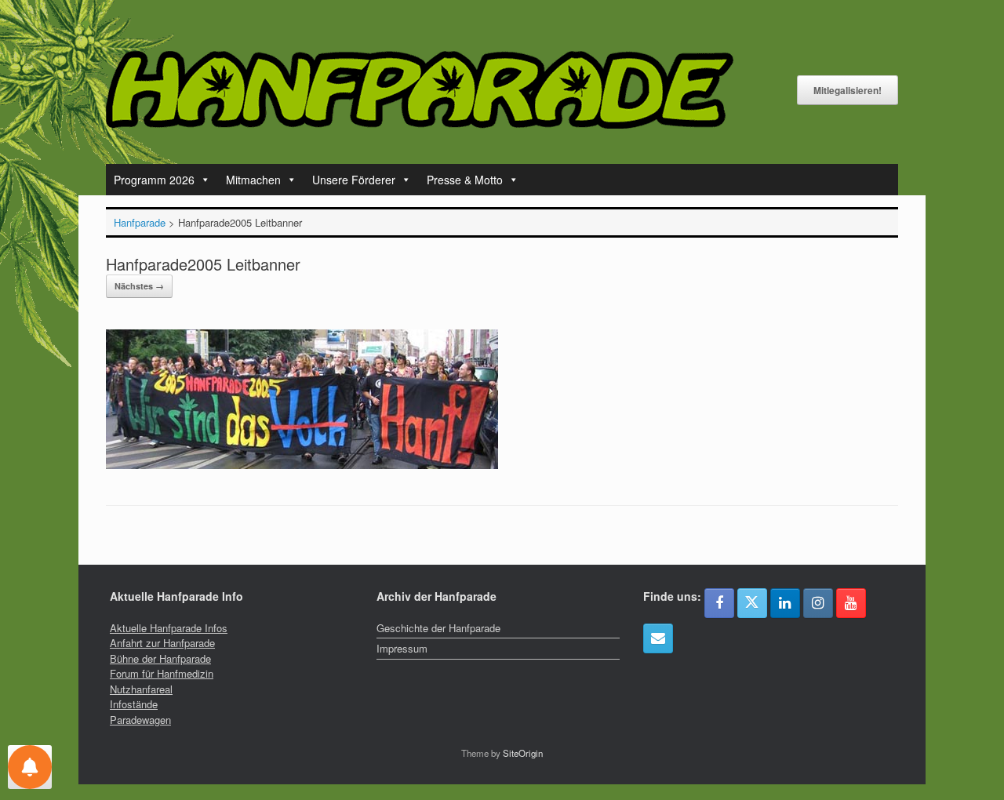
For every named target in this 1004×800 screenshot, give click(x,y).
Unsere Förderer (353, 179)
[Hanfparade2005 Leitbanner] (302, 464)
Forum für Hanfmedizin (161, 673)
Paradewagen (140, 719)
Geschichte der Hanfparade (438, 627)
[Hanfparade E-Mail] (658, 638)
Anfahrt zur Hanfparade (162, 642)
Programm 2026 (154, 179)
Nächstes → (139, 286)
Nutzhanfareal (141, 689)
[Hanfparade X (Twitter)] (752, 603)
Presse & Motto (465, 179)
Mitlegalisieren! (847, 90)
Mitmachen (253, 179)
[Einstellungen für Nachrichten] (30, 767)
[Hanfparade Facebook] (719, 603)
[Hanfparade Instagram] (818, 603)
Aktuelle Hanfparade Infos (168, 627)
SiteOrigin (523, 753)
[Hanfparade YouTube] (851, 603)
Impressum (401, 648)
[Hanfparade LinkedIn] (785, 603)
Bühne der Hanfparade (160, 658)
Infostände (134, 703)
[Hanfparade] (419, 90)
